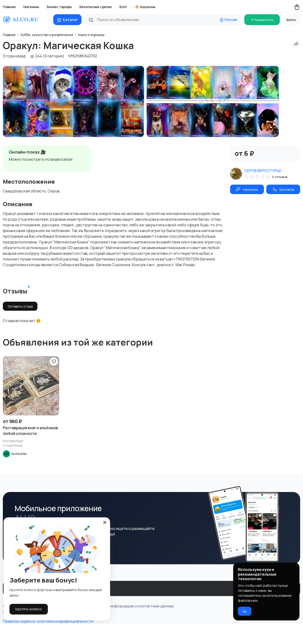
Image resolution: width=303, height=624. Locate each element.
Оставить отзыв (20, 306)
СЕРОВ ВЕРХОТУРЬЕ (262, 170)
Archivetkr (19, 453)
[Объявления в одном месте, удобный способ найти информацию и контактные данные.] (25, 19)
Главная (9, 7)
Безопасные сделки (96, 7)
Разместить (264, 20)
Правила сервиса (19, 621)
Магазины (31, 7)
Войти (291, 20)
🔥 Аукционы (145, 7)
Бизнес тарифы (59, 7)
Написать (250, 189)
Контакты (287, 189)
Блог (123, 7)
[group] (73, 101)
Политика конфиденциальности (64, 621)
